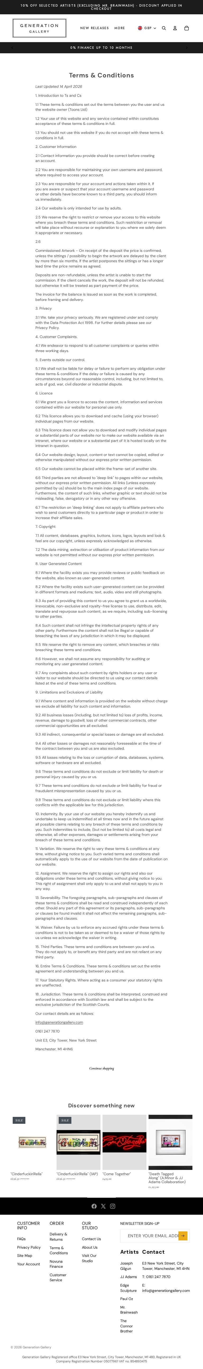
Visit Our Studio (89, 1258)
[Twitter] (103, 1206)
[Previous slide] (12, 48)
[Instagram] (112, 1206)
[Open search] (164, 28)
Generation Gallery (37, 1347)
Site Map (24, 1255)
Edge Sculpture (128, 1288)
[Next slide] (186, 48)
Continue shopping (101, 1068)
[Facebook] (94, 1206)
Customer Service (58, 1278)
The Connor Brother (126, 1325)
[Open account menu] (175, 28)
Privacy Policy (29, 1247)
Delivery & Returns (58, 1237)
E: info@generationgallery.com (166, 1288)
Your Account (28, 1264)
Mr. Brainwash (129, 1310)
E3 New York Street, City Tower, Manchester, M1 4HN (166, 1266)
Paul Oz (126, 1298)
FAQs (21, 1238)
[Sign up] (182, 1235)
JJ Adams (128, 1276)
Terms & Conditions (59, 1250)
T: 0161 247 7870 (156, 1276)
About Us (90, 1247)
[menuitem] (120, 28)
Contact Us (91, 1238)
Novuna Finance (56, 1264)
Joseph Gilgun (126, 1266)
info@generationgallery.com (59, 1022)
